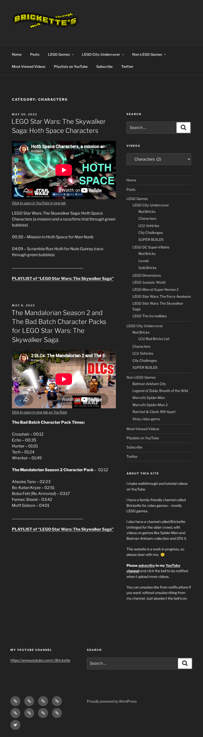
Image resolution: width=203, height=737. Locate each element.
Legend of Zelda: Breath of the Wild (160, 391)
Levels (143, 261)
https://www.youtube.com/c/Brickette (40, 660)
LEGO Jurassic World (148, 282)
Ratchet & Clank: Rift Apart (154, 412)
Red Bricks (146, 211)
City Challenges (150, 232)
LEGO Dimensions (146, 275)
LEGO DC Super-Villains (150, 247)
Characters (147, 218)
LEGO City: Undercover (101, 54)
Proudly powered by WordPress (112, 701)
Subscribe (104, 66)
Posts (34, 54)
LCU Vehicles (148, 225)
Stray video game (146, 419)
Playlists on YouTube (71, 66)
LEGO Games (59, 54)
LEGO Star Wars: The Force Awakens (161, 296)
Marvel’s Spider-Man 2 (150, 405)
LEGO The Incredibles (149, 316)
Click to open (22, 203)
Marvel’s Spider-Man (148, 397)
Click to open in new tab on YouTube (39, 412)
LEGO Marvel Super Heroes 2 (155, 289)
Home (17, 54)
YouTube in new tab (51, 203)
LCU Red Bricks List (153, 339)
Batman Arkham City (149, 384)
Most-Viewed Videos (28, 66)
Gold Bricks (147, 268)
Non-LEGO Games (147, 54)
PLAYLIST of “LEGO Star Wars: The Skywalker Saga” (63, 278)
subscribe (146, 565)
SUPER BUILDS (151, 239)
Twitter (127, 66)
